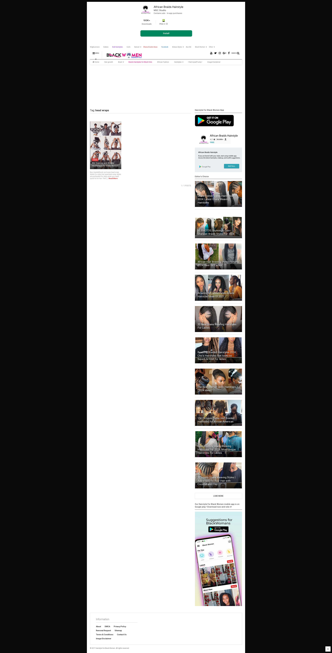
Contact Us (122, 635)
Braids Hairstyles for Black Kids (140, 62)
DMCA (107, 626)
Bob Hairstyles (117, 47)
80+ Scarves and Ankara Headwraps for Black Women (105, 164)
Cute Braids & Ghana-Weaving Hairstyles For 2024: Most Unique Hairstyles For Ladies (217, 449)
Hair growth (108, 62)
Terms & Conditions (104, 635)
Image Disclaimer (213, 62)
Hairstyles (178, 62)
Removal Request (103, 631)
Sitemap (118, 631)
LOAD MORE (218, 496)
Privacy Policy (120, 626)
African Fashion (163, 62)
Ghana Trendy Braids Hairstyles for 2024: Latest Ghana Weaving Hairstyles (217, 199)
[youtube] (211, 53)
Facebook (164, 47)
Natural (136, 47)
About (98, 626)
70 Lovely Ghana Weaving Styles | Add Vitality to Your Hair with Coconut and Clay (217, 481)
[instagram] (220, 53)
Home (97, 62)
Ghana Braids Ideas (150, 47)
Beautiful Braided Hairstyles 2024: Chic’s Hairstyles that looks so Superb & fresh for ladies (217, 356)
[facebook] (229, 53)
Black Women (200, 47)
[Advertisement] (166, 87)
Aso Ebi (188, 47)
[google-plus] (224, 53)
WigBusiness (95, 47)
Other (211, 47)
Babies (105, 47)
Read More (113, 178)
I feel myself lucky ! (195, 62)
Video (95, 160)
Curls (128, 47)
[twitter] (215, 53)
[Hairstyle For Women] (122, 57)
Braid (120, 62)
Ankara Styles (177, 47)
